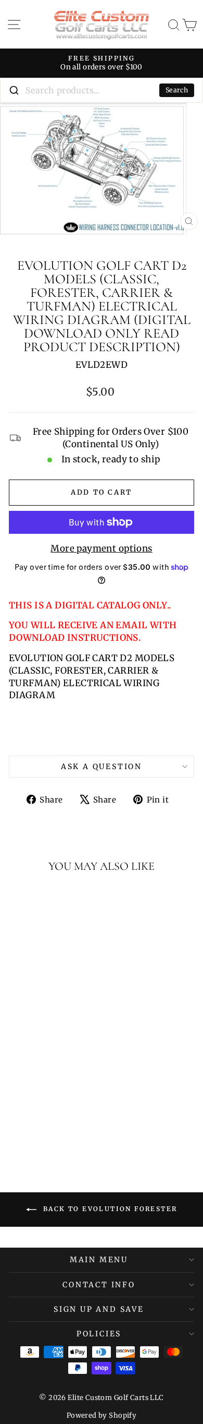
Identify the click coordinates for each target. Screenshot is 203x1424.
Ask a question (101, 766)
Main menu (99, 1259)
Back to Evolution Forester (109, 1209)
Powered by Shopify (102, 1415)
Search (177, 90)
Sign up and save (99, 1309)
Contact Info (98, 1284)
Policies (99, 1333)
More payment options (101, 548)
